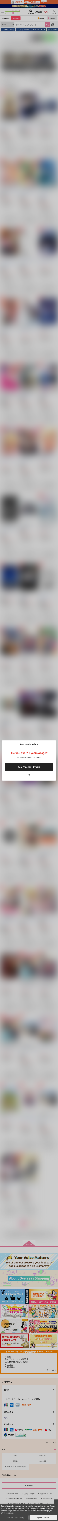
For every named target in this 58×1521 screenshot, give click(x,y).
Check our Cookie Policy (15, 1517)
